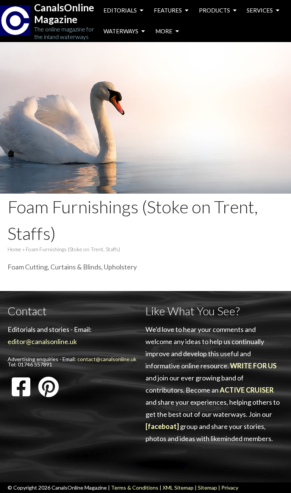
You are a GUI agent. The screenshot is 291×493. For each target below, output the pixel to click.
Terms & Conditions (134, 487)
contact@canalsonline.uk (106, 359)
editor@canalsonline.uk (42, 341)
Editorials (120, 10)
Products (215, 10)
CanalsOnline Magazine (64, 13)
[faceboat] (162, 426)
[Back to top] (273, 475)
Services (260, 10)
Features (168, 10)
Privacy (229, 487)
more (164, 31)
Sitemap (207, 487)
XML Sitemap (178, 487)
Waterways (121, 31)
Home (14, 249)
